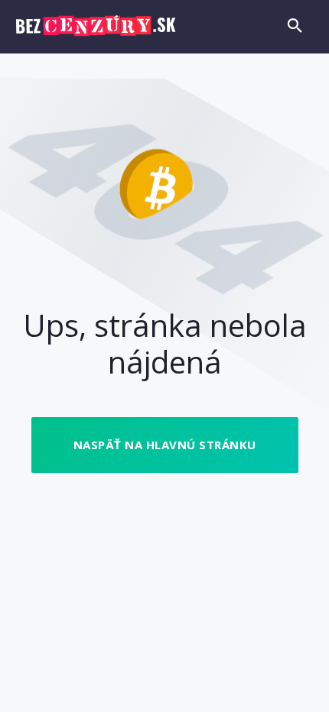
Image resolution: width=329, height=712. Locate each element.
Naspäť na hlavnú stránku (164, 444)
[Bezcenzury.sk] (95, 26)
